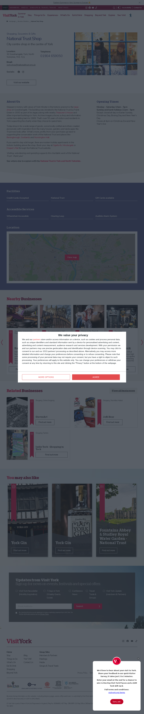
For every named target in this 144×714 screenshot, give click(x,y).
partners (36, 339)
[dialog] (72, 357)
